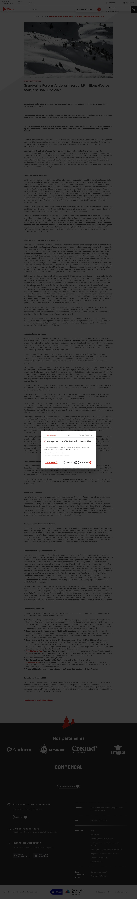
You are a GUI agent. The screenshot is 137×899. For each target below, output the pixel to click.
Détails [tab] (68, 435)
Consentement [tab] (51, 435)
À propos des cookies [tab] (85, 435)
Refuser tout (69, 462)
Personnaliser (51, 462)
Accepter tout (84, 462)
